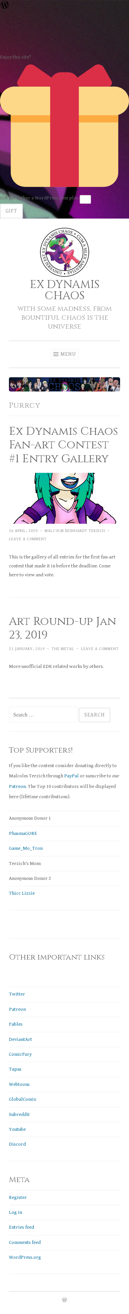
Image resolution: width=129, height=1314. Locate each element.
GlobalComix (22, 1099)
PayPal (71, 776)
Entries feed (21, 1227)
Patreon (17, 786)
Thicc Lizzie (22, 893)
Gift (11, 211)
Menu (68, 354)
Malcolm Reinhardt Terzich (75, 530)
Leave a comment (28, 539)
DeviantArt (20, 1039)
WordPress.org (25, 1257)
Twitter (17, 994)
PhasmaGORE (23, 833)
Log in (15, 1212)
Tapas (15, 1069)
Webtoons (19, 1084)
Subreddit (19, 1114)
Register (18, 1197)
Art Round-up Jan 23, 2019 (62, 628)
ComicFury (20, 1054)
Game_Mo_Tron (26, 848)
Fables (15, 1024)
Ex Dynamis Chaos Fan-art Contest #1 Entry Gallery (63, 445)
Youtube (17, 1129)
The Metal (63, 648)
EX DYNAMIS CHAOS (65, 290)
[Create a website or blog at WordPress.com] (64, 1300)
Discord (17, 1144)
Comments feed (25, 1242)
